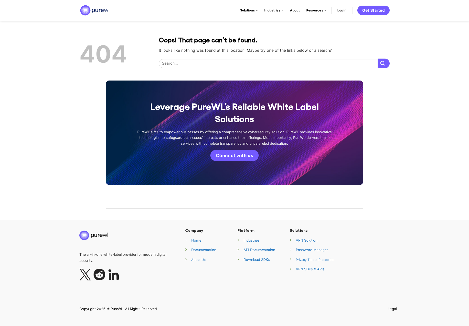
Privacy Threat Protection (315, 260)
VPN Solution (306, 240)
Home (196, 240)
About (295, 10)
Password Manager (312, 250)
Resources (314, 10)
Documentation (203, 250)
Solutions (247, 10)
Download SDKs (257, 259)
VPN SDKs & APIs (310, 269)
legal (392, 308)
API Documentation (259, 250)
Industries (272, 10)
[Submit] (384, 63)
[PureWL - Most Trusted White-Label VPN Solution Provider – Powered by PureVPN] (95, 10)
